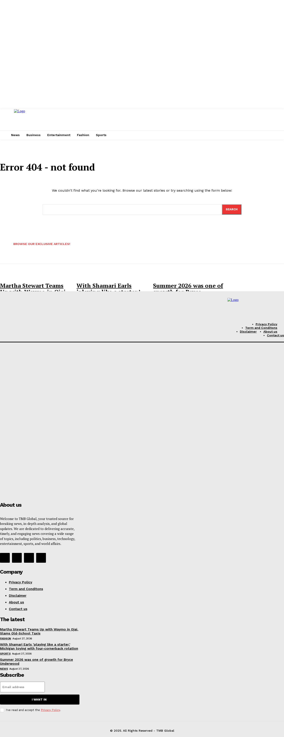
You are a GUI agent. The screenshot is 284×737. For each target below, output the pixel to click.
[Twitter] (29, 558)
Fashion (5, 638)
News (4, 668)
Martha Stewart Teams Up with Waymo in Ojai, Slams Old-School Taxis (39, 631)
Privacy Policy (50, 710)
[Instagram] (17, 558)
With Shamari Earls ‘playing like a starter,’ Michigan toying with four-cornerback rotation (39, 647)
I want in (39, 699)
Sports (5, 653)
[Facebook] (5, 558)
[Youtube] (41, 558)
